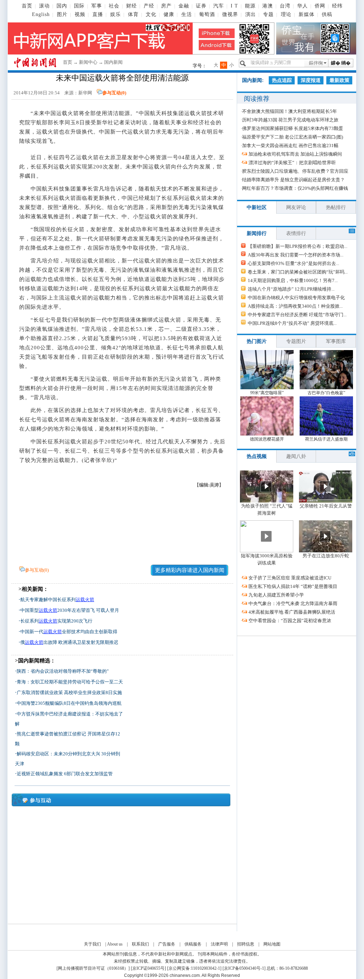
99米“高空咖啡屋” (267, 392)
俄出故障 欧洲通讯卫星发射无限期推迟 (69, 642)
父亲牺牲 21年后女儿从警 (326, 506)
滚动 (44, 6)
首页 (27, 6)
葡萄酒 (207, 14)
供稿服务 (193, 944)
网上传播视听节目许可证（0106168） (93, 968)
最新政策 (339, 80)
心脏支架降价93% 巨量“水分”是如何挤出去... (293, 263)
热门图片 (257, 341)
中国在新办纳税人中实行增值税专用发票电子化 (296, 297)
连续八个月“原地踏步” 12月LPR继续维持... (291, 289)
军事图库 (336, 341)
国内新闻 (113, 62)
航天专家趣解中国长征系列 (57, 599)
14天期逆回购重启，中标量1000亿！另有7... (293, 280)
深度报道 (311, 80)
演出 (250, 14)
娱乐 (115, 14)
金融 (183, 6)
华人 (302, 6)
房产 (166, 6)
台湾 (285, 6)
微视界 (230, 14)
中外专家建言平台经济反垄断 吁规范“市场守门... (297, 314)
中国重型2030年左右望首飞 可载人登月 (69, 610)
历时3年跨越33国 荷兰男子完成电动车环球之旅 (290, 120)
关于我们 (92, 944)
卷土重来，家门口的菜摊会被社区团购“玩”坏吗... (298, 272)
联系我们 (140, 944)
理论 (286, 14)
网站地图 (271, 944)
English (41, 14)
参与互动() (114, 92)
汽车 (218, 6)
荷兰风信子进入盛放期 (326, 439)
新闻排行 (257, 233)
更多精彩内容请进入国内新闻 (189, 570)
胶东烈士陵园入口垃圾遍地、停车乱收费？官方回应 (295, 171)
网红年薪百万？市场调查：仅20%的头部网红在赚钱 (295, 188)
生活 (186, 14)
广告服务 (166, 944)
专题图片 (296, 341)
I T (234, 6)
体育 (133, 14)
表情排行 (296, 233)
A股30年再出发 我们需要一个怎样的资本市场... (295, 254)
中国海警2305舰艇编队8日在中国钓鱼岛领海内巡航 (69, 703)
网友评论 (296, 207)
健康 (169, 14)
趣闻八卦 (296, 456)
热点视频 (257, 456)
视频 (80, 14)
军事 (96, 6)
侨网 (320, 6)
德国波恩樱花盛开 (267, 439)
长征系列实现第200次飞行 (56, 621)
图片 (62, 14)
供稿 (327, 14)
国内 (62, 6)
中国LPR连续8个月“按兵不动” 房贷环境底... (292, 323)
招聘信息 (245, 944)
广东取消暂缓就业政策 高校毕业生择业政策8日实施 (69, 692)
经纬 (337, 6)
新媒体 (307, 14)
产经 (149, 6)
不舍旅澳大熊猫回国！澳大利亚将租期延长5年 (289, 111)
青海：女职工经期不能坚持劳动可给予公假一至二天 (70, 681)
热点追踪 (282, 80)
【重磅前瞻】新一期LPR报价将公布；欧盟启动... (297, 246)
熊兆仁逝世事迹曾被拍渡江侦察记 (51, 733)
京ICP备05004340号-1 (244, 968)
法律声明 (219, 944)
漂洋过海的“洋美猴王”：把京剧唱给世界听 (292, 162)
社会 (114, 6)
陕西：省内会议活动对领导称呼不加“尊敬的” (63, 671)
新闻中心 (88, 62)
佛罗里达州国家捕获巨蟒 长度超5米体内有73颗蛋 (292, 128)
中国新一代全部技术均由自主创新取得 (68, 631)
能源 (250, 6)
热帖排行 (336, 207)
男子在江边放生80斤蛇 (326, 555)
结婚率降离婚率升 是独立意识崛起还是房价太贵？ (293, 179)
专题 (268, 14)
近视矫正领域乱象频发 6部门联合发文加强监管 (65, 773)
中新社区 (257, 207)
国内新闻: (253, 80)
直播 (97, 14)
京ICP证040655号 (148, 968)
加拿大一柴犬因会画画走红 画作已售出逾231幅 (290, 145)
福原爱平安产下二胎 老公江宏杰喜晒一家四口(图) (292, 137)
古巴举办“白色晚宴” (326, 392)
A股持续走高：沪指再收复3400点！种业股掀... (295, 306)
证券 (201, 6)
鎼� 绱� (340, 63)
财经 (131, 6)
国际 (79, 6)
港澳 (267, 6)
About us (115, 944)
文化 (151, 14)
